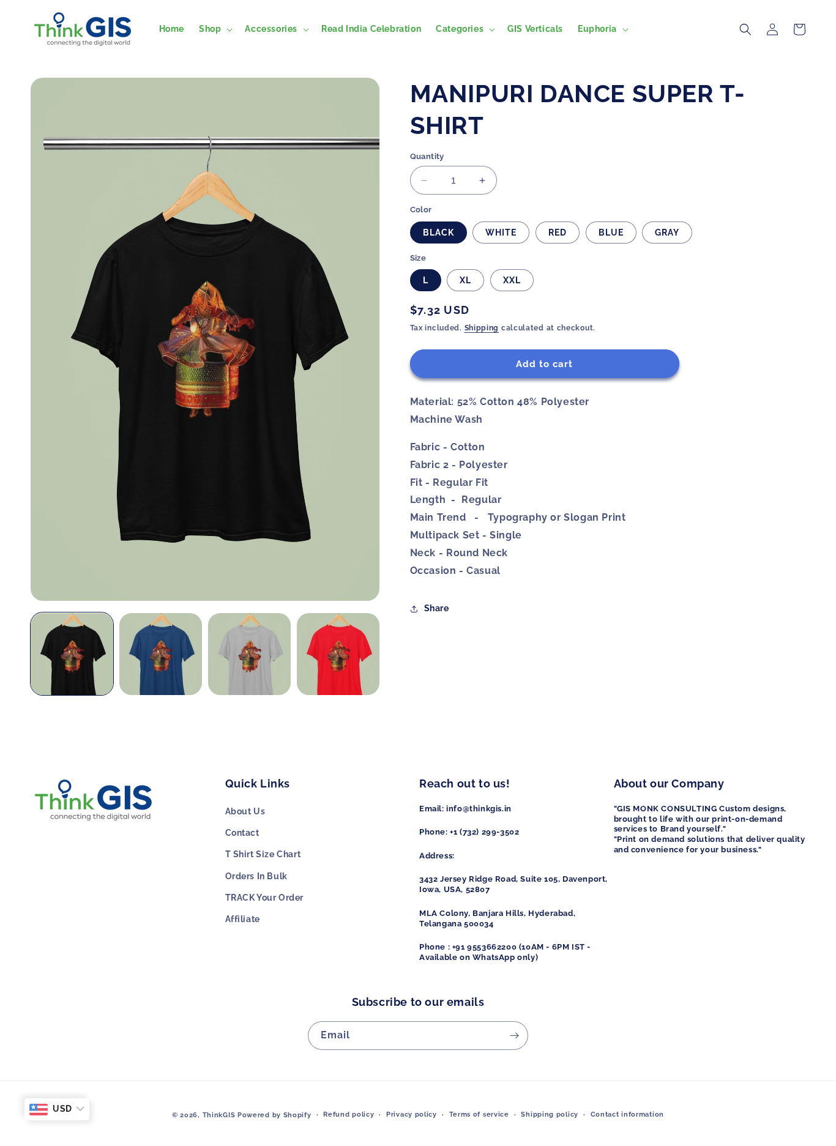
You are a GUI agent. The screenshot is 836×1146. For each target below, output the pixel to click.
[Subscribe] (514, 1035)
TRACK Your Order (264, 897)
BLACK (438, 232)
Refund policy (348, 1114)
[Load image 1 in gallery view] (72, 654)
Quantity (427, 156)
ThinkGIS (219, 1115)
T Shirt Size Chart (263, 854)
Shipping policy (549, 1114)
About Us (245, 811)
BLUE (611, 232)
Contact (242, 833)
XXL (512, 281)
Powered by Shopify (274, 1115)
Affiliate (242, 919)
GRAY (667, 232)
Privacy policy (411, 1114)
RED (557, 232)
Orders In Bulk (256, 876)
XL (465, 281)
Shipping (482, 328)
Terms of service (479, 1114)
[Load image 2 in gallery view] (160, 654)
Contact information (627, 1114)
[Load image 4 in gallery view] (338, 654)
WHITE (501, 232)
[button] (214, 29)
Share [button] (436, 608)
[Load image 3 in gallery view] (249, 654)
